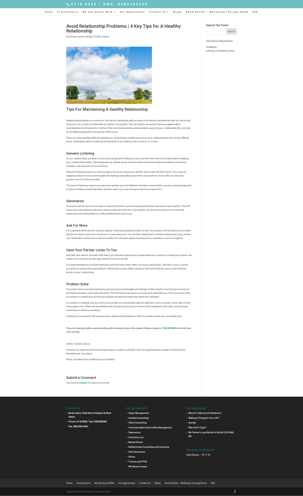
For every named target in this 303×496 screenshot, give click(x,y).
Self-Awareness (136, 452)
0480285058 (100, 421)
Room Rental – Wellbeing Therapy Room (217, 12)
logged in (84, 383)
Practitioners (68, 12)
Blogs (177, 12)
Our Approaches (132, 12)
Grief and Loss (136, 437)
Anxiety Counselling (138, 418)
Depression (134, 432)
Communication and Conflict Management (150, 427)
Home (49, 12)
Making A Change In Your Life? (204, 418)
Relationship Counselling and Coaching (148, 447)
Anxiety (192, 422)
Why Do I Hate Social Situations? (205, 413)
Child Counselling (137, 422)
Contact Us (157, 12)
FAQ (255, 12)
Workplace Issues (137, 466)
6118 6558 (81, 421)
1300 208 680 (168, 328)
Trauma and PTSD (137, 461)
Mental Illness (135, 442)
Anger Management (138, 413)
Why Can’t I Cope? (197, 427)
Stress (131, 456)
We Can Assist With (98, 12)
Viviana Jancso (77, 36)
